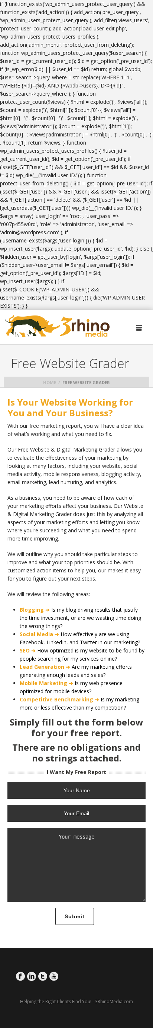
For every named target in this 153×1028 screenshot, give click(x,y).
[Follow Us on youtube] (53, 976)
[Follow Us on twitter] (42, 976)
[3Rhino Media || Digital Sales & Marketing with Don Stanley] (57, 326)
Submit (75, 916)
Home (49, 382)
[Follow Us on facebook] (20, 976)
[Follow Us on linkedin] (31, 976)
